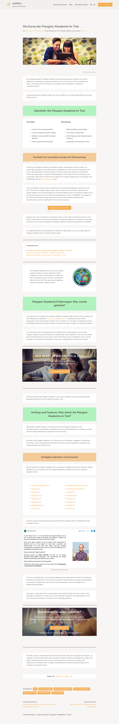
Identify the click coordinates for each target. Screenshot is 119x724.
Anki (35, 689)
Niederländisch (37, 505)
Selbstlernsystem (30, 693)
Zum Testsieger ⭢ (105, 4)
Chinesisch (50, 319)
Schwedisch (71, 495)
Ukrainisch (70, 502)
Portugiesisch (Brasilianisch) (76, 485)
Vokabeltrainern (47, 179)
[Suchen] (94, 4)
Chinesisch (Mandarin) (39, 485)
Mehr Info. (84, 31)
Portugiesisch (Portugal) (74, 489)
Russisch (70, 492)
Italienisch (35, 502)
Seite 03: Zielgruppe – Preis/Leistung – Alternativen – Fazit (46, 255)
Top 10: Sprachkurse (60, 4)
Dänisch (34, 489)
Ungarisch (70, 498)
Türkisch (69, 508)
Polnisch (35, 508)
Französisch (36, 495)
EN (91, 4)
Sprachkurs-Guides (81, 4)
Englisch (35, 492)
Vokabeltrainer (57, 693)
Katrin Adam (29, 31)
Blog (70, 4)
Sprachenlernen (44, 693)
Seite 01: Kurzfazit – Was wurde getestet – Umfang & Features (50, 250)
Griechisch (35, 498)
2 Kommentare (38, 31)
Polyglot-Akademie (45, 689)
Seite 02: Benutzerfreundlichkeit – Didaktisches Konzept (45, 253)
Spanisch (63, 319)
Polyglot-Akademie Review (62, 689)
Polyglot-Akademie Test (81, 689)
